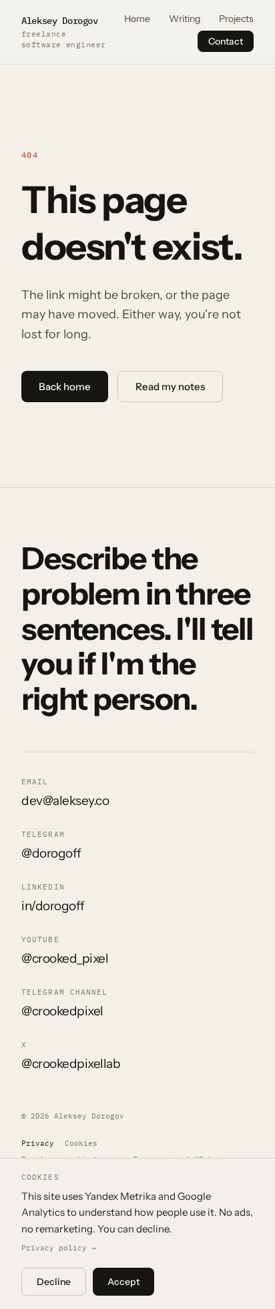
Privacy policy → (58, 1247)
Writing (184, 19)
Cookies (81, 1143)
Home (137, 19)
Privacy (37, 1143)
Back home (65, 386)
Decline (54, 1282)
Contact (225, 41)
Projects (236, 19)
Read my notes (170, 386)
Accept (123, 1282)
